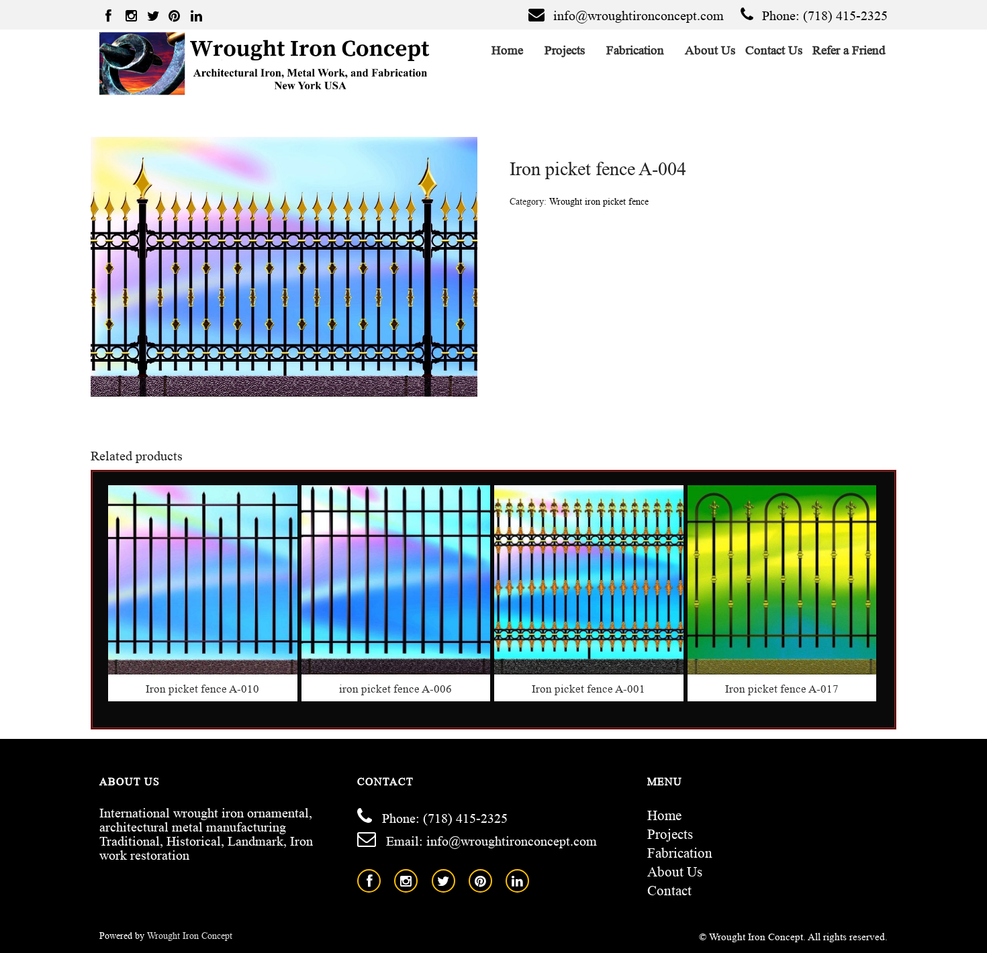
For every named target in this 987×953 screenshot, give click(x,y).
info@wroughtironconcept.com (638, 15)
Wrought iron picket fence (599, 202)
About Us (710, 50)
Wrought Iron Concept (189, 936)
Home (507, 50)
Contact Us (774, 50)
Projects (565, 50)
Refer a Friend (849, 50)
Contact (669, 891)
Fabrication (635, 50)
